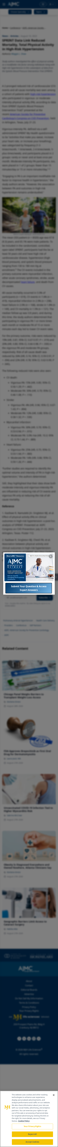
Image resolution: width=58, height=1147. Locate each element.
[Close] (54, 1095)
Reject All (32, 1134)
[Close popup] (51, 556)
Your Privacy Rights (32, 1126)
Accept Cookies (32, 1142)
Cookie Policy (24, 1121)
